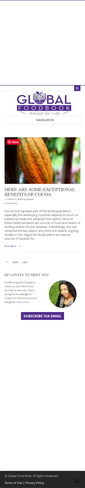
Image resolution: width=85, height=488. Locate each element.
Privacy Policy (34, 483)
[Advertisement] (42, 42)
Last (24, 262)
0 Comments (11, 203)
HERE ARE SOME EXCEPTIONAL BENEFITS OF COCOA (40, 192)
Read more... (24, 302)
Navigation (45, 120)
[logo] (44, 114)
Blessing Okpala (25, 199)
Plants (10, 199)
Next (15, 262)
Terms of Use (14, 483)
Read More (10, 246)
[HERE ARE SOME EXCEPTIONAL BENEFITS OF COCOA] (42, 182)
